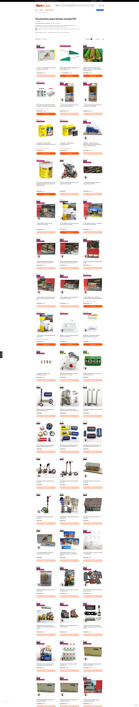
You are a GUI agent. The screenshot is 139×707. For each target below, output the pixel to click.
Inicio (36, 12)
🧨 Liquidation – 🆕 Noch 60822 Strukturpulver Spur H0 (66, 143)
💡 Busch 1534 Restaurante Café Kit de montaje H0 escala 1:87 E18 (91, 700)
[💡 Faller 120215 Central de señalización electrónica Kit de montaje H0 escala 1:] (93, 284)
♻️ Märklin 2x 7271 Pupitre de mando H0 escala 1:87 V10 (68, 664)
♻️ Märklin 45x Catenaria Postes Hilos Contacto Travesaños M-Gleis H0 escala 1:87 (69, 410)
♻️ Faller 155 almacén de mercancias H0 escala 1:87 (91, 481)
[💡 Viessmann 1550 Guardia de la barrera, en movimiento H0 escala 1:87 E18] (69, 92)
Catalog (40, 10)
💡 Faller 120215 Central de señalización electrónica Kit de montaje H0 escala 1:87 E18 (92, 298)
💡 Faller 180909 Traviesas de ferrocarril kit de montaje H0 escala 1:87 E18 (69, 224)
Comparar (87, 39)
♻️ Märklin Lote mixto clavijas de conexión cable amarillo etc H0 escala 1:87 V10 (45, 664)
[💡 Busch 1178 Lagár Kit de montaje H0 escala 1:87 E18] (93, 249)
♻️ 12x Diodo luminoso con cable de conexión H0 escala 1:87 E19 (92, 553)
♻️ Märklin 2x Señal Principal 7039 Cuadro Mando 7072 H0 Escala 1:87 (45, 410)
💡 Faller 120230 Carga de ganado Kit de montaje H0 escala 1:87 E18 (91, 183)
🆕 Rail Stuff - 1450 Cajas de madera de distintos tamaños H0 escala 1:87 (91, 336)
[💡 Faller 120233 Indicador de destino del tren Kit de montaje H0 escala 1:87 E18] (46, 249)
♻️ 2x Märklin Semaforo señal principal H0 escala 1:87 (69, 481)
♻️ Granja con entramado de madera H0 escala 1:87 (91, 517)
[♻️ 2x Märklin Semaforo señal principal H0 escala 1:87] (69, 468)
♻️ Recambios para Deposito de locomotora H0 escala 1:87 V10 (92, 590)
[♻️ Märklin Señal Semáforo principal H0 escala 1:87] (46, 504)
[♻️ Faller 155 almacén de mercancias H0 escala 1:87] (93, 468)
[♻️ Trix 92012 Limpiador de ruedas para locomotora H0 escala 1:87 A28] (46, 540)
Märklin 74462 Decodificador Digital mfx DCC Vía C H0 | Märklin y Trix (69, 68)
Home (36, 10)
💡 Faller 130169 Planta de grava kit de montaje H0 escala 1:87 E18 (44, 224)
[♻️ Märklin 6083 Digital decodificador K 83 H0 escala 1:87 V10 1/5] (69, 687)
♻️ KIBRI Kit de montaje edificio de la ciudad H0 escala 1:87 (69, 517)
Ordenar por (38, 39)
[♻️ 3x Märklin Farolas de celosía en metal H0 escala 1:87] (93, 396)
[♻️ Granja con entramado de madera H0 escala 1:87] (93, 504)
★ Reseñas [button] (1, 355)
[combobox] (75, 5)
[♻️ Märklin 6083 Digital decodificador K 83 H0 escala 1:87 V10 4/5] (93, 651)
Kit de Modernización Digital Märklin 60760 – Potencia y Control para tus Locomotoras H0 (46, 105)
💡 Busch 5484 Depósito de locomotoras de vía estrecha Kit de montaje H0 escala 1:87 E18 (45, 298)
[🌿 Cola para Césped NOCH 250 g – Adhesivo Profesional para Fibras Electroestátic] (46, 170)
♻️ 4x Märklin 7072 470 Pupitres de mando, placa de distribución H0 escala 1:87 (92, 446)
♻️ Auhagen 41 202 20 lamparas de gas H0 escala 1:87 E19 (45, 590)
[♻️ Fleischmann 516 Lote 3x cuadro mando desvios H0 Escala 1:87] (93, 361)
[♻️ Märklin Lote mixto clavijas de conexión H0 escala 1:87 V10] (69, 577)
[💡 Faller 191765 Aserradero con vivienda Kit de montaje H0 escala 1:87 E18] (93, 210)
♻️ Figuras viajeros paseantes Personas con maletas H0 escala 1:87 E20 (69, 183)
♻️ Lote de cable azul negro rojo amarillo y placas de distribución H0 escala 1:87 (45, 446)
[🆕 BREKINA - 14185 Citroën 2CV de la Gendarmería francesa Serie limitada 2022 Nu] (93, 130)
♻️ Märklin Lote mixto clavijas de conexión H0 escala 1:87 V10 (69, 590)
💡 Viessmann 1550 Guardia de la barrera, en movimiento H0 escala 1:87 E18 (69, 105)
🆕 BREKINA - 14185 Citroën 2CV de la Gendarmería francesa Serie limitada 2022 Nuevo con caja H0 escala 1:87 (92, 144)
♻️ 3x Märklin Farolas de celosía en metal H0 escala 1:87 (92, 410)
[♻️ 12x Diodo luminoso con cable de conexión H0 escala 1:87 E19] (93, 540)
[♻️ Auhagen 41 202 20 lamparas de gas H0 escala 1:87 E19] (46, 577)
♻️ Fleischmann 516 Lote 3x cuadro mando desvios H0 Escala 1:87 (92, 374)
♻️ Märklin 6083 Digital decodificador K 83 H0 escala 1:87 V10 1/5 (69, 700)
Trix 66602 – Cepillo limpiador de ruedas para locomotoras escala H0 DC (46, 68)
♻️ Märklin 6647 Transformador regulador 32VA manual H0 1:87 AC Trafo (69, 374)
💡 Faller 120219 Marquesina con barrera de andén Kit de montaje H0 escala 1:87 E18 (69, 262)
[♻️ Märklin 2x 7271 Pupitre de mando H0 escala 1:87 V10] (69, 651)
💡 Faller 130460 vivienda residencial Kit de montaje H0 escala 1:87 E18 (69, 298)
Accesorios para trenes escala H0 (43, 12)
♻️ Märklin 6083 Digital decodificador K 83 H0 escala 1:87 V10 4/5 (92, 664)
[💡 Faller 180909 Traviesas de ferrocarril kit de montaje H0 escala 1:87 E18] (69, 210)
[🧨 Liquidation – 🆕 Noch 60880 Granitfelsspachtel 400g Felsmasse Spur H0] (46, 130)
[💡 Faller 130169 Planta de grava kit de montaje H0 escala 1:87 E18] (46, 210)
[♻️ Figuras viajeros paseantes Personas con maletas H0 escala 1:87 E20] (69, 170)
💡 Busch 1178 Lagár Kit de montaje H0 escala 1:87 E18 (92, 262)
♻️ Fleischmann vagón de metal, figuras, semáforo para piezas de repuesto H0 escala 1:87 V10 (92, 627)
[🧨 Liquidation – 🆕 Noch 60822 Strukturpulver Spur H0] (69, 130)
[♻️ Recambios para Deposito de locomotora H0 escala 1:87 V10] (93, 577)
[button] (103, 5)
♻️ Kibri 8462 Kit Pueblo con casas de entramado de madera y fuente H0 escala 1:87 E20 (69, 554)
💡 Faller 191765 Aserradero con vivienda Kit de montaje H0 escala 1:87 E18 (92, 224)
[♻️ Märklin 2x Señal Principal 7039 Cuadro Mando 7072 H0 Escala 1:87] (46, 396)
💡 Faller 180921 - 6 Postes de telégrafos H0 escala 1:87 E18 (45, 336)
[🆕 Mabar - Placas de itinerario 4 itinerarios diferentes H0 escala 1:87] (69, 323)
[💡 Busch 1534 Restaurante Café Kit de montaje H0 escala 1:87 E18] (93, 687)
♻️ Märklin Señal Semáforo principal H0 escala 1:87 (44, 517)
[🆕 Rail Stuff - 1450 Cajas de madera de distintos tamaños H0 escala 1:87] (93, 323)
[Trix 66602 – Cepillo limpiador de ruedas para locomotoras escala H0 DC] (46, 55)
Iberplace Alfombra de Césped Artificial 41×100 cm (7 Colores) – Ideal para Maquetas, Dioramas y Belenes (92, 69)
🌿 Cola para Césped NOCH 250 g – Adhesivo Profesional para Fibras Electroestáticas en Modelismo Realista (46, 184)
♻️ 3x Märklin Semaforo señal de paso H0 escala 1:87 (45, 481)
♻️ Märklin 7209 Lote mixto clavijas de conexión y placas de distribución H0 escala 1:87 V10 (45, 627)
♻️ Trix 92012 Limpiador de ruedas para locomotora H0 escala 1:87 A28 (44, 553)
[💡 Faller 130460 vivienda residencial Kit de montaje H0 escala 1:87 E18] (69, 284)
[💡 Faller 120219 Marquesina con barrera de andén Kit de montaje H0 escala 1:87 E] (69, 249)
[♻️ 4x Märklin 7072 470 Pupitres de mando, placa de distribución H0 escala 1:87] (93, 432)
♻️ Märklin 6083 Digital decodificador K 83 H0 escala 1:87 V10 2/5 (45, 700)
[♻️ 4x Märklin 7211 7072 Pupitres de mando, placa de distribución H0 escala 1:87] (69, 432)
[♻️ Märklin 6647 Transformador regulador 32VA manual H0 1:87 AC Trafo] (69, 361)
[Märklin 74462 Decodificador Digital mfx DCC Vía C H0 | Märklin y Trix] (69, 55)
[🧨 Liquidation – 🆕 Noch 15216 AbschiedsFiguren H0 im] (46, 361)
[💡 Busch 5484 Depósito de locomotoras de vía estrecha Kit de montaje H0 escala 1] (46, 284)
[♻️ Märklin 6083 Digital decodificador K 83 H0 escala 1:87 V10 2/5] (46, 687)
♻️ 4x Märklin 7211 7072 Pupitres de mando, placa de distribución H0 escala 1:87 (69, 446)
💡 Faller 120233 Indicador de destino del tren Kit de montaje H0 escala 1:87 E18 (45, 262)
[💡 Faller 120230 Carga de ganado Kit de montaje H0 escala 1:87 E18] (93, 170)
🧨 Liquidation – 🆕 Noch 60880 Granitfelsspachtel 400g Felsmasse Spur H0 (45, 143)
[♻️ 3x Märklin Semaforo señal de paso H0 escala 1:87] (46, 468)
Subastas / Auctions (49, 10)
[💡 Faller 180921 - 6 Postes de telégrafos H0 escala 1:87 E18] (46, 323)
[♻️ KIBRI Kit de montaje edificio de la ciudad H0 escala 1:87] (69, 504)
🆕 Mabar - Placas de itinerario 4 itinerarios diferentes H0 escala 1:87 (69, 336)
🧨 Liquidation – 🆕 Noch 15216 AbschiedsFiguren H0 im (43, 374)
